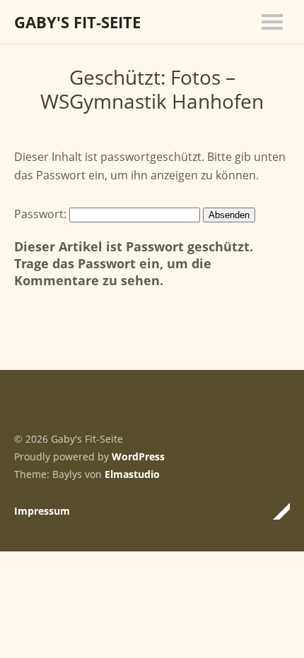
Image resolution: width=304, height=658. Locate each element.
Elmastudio (132, 474)
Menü (272, 22)
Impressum (42, 511)
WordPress (138, 456)
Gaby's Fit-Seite (77, 21)
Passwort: (41, 214)
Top (275, 511)
